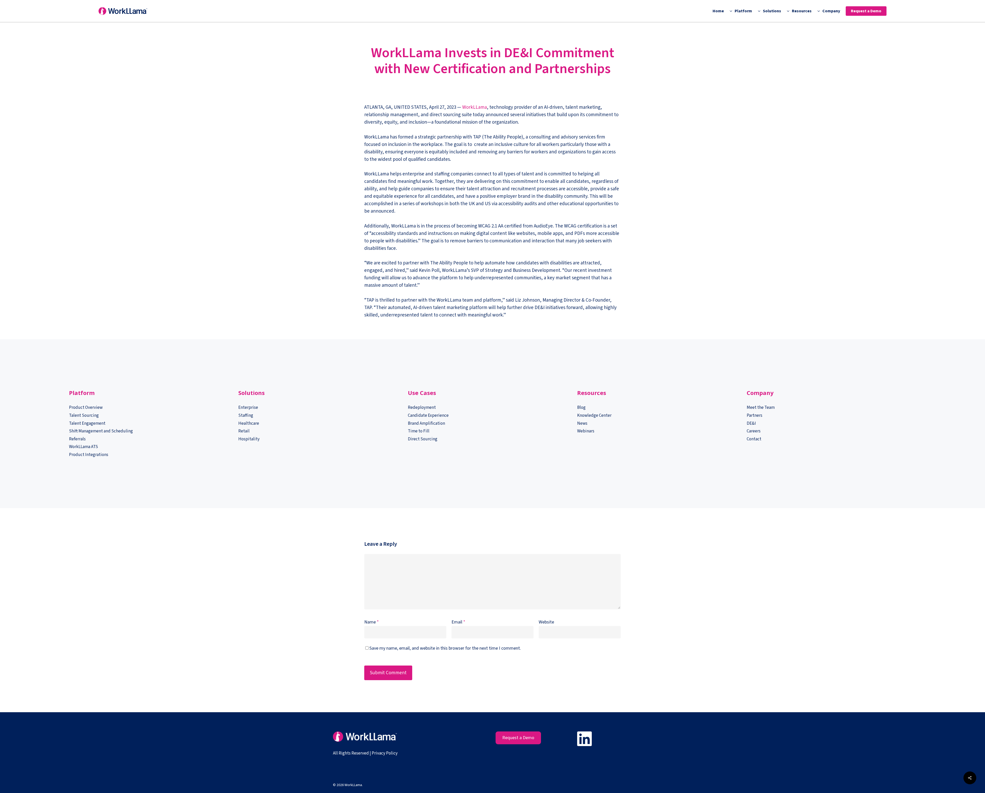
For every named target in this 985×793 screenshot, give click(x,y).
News (582, 423)
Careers (754, 431)
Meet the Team (761, 407)
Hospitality (249, 439)
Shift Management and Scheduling (101, 431)
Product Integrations (88, 455)
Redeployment (422, 407)
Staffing (245, 415)
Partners (754, 415)
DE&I (752, 423)
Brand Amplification (426, 423)
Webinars (585, 431)
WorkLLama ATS (83, 447)
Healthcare (248, 423)
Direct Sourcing (422, 439)
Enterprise (248, 407)
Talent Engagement (87, 423)
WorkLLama (474, 107)
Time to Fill (418, 431)
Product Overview (86, 407)
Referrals (77, 439)
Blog (581, 407)
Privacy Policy (385, 753)
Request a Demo (518, 738)
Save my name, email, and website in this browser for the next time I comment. (445, 648)
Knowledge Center (594, 415)
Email (458, 622)
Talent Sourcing (84, 415)
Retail (244, 431)
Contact (754, 439)
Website (546, 622)
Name (371, 622)
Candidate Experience (428, 415)
